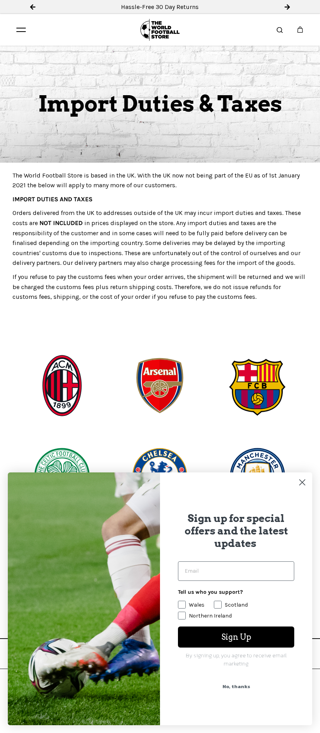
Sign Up (236, 637)
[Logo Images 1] (62, 386)
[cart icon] (300, 29)
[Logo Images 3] (257, 386)
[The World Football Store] (160, 30)
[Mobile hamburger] (21, 29)
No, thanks (236, 686)
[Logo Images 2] (160, 386)
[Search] (279, 29)
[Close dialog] (302, 482)
